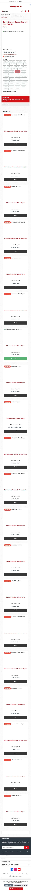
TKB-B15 (6, 81)
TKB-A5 (12, 71)
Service (4, 859)
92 (19, 66)
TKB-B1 (18, 71)
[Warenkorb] (28, 11)
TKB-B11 (24, 76)
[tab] (15, 99)
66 (23, 64)
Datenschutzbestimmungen (11, 851)
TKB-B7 (24, 74)
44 (9, 64)
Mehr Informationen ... (19, 882)
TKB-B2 (24, 71)
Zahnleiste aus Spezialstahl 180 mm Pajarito (15, 238)
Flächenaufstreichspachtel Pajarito (16, 418)
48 (12, 64)
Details (15, 143)
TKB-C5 (24, 84)
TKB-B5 (12, 74)
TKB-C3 (12, 84)
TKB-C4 (18, 84)
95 (23, 66)
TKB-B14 (19, 79)
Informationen (6, 861)
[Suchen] (22, 11)
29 (21, 61)
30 (25, 61)
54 (16, 64)
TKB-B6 (18, 74)
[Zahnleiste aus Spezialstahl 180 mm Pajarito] (15, 39)
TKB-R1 (6, 86)
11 (11, 61)
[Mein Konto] (25, 11)
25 (18, 61)
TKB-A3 (21, 69)
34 (5, 64)
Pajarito (4, 26)
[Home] (2, 14)
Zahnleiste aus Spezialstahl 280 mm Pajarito (15, 131)
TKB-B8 (6, 76)
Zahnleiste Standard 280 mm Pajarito (15, 274)
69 (5, 66)
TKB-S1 (24, 86)
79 (16, 66)
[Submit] (26, 847)
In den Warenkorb (15, 358)
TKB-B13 (12, 79)
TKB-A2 (15, 69)
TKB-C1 (25, 81)
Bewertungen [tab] (5, 104)
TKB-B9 (12, 76)
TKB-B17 (19, 81)
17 (14, 61)
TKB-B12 (6, 79)
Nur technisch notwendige (20, 885)
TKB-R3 (18, 86)
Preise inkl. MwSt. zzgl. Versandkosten (9, 54)
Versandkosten (22, 873)
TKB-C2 (6, 84)
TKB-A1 (9, 69)
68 (26, 64)
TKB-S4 (18, 89)
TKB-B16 (12, 81)
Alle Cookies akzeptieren (16, 888)
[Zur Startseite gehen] (15, 7)
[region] (15, 39)
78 (12, 66)
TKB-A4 (6, 71)
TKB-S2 (6, 89)
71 (9, 66)
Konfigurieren (8, 885)
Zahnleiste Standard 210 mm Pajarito (15, 597)
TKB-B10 (18, 76)
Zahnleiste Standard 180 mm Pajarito (15, 202)
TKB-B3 (6, 74)
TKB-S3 (12, 89)
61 (19, 64)
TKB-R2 (12, 86)
